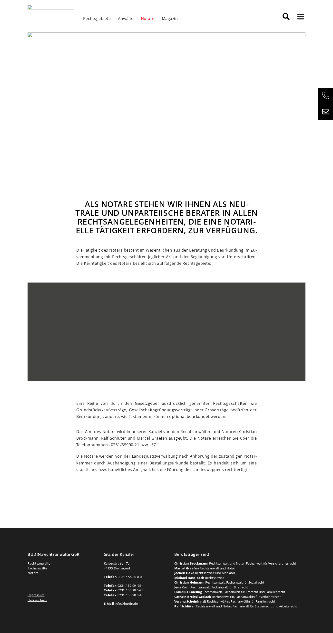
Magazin (170, 18)
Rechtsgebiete (97, 18)
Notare (148, 18)
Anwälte (126, 18)
